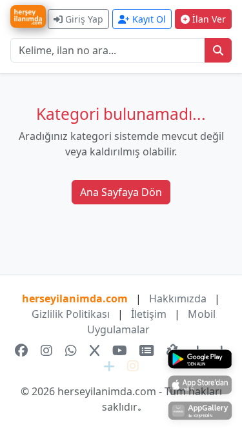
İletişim (148, 314)
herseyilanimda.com (75, 298)
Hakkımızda (178, 298)
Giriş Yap (83, 19)
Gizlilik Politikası (71, 314)
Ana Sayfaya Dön (121, 192)
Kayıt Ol (148, 19)
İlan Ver (208, 19)
